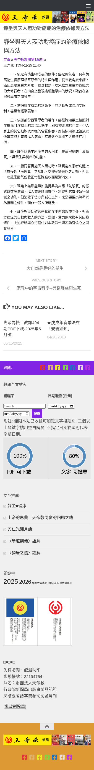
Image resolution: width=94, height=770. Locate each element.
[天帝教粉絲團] (88, 367)
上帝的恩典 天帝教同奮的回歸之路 (40, 517)
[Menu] (88, 5)
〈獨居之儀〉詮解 (24, 553)
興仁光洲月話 (20, 529)
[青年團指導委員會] (65, 367)
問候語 (52, 582)
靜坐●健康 (17, 506)
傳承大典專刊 (39, 582)
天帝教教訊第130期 (28, 60)
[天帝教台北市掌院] (42, 367)
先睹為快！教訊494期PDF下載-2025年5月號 (22, 328)
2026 (25, 582)
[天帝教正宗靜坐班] (80, 367)
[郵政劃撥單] (14, 706)
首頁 (6, 60)
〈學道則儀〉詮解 (24, 541)
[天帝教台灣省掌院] (50, 367)
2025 (10, 581)
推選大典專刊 (64, 582)
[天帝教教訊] (73, 367)
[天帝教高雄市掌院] (57, 367)
